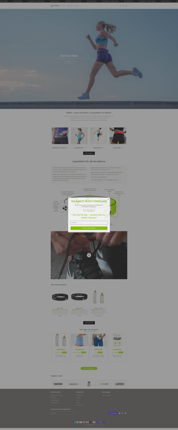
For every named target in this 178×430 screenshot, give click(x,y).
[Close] (108, 199)
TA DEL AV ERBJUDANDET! (89, 228)
